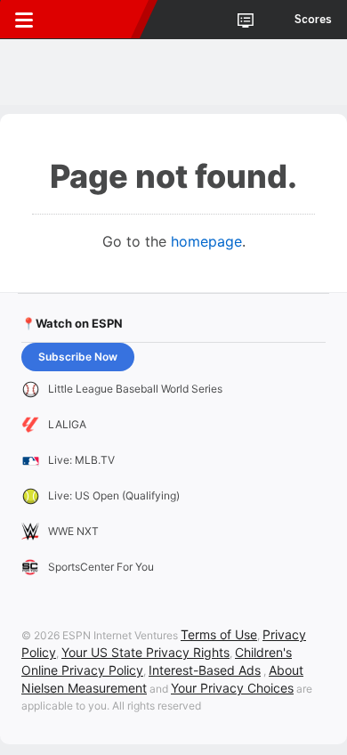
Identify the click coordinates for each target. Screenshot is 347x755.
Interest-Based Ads (205, 670)
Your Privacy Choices (232, 687)
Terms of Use (219, 634)
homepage (206, 241)
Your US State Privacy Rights (145, 652)
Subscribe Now (77, 356)
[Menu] (24, 19)
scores (313, 19)
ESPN (95, 19)
